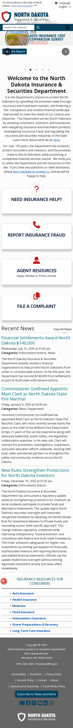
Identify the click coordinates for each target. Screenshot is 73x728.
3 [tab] (36, 70)
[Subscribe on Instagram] (51, 703)
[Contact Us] (22, 703)
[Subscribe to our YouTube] (40, 703)
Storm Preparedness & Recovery (35, 625)
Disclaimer (36, 674)
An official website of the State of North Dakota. (22, 4)
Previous (7, 52)
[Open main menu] (67, 27)
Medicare (10, 62)
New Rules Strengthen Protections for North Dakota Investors (35, 472)
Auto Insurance (23, 593)
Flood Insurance (23, 612)
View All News (63, 329)
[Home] (25, 16)
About (54, 680)
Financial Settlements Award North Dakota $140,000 (35, 340)
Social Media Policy (54, 686)
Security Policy (25, 680)
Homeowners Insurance (29, 618)
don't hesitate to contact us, (31, 172)
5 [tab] (48, 70)
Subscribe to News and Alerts (36, 694)
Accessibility (19, 674)
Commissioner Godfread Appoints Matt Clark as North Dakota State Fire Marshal (34, 394)
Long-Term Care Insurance (31, 631)
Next (65, 52)
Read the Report (14, 51)
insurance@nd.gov (46, 664)
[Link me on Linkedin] (45, 703)
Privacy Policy (53, 674)
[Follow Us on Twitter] (34, 703)
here (57, 140)
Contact (42, 680)
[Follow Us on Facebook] (28, 703)
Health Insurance (24, 600)
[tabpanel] (36, 44)
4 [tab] (42, 70)
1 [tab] (24, 70)
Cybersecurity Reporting (24, 686)
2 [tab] (30, 70)
